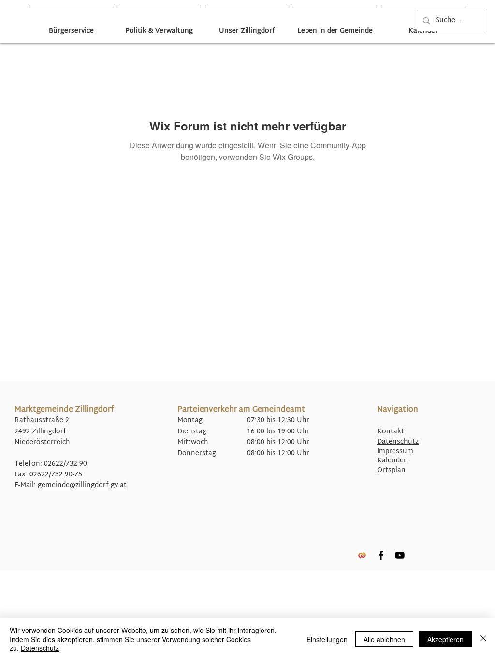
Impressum (395, 451)
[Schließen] (483, 639)
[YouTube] (400, 555)
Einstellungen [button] (327, 639)
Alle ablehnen (384, 639)
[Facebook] (381, 555)
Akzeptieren (445, 639)
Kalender (392, 461)
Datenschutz (398, 442)
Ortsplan (391, 470)
